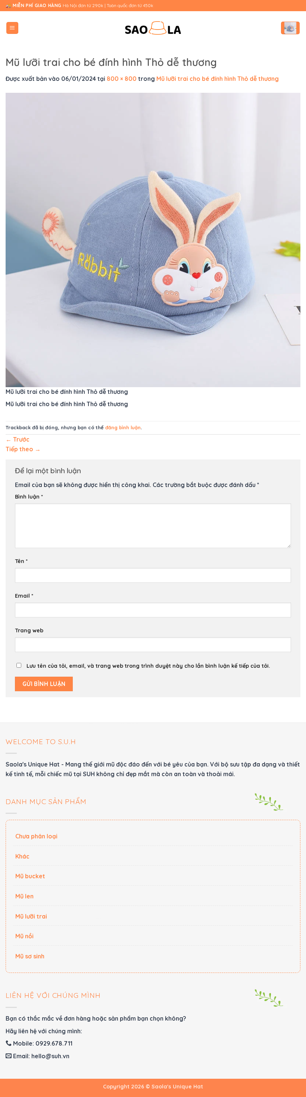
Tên (21, 561)
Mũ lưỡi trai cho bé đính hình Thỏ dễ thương (217, 78)
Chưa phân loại (36, 836)
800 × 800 (122, 78)
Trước (17, 439)
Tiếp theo (23, 449)
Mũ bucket (30, 876)
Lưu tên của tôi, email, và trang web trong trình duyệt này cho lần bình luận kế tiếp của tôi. (148, 666)
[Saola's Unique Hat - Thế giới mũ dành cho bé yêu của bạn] (153, 28)
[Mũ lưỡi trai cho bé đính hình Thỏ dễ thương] (153, 239)
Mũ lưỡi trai (31, 916)
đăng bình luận (123, 427)
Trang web (29, 630)
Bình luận (29, 496)
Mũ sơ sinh (29, 956)
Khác (22, 856)
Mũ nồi (24, 936)
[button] (12, 28)
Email (24, 595)
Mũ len (24, 896)
